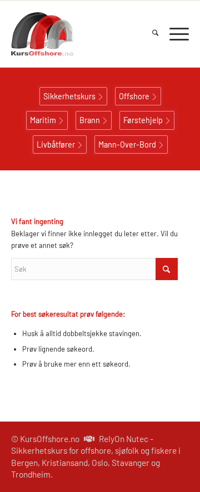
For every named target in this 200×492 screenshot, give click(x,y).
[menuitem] (149, 34)
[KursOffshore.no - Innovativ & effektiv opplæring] (82, 34)
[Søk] (149, 34)
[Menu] (173, 34)
